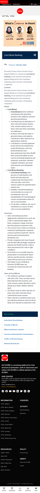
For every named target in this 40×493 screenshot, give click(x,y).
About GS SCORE (25, 462)
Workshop (23, 413)
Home (20, 490)
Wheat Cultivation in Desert (14, 329)
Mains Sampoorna (6, 463)
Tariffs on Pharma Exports (13, 339)
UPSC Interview (5, 414)
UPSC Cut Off (5, 421)
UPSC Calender (5, 431)
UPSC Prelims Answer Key (8, 438)
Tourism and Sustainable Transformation (18, 334)
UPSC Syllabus (5, 404)
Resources (28, 490)
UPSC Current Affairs (7, 424)
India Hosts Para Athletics (13, 320)
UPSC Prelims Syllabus (7, 411)
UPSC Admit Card (6, 428)
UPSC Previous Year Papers (9, 417)
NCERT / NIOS (5, 452)
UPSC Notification (6, 435)
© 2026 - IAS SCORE (13, 483)
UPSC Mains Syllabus (7, 407)
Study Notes (12, 490)
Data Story (4, 466)
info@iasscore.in (6, 4)
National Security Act (11, 343)
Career (22, 465)
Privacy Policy (24, 452)
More (36, 490)
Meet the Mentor (24, 410)
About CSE (4, 456)
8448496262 (16, 4)
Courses (4, 490)
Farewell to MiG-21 (11, 325)
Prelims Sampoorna (6, 459)
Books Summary (5, 470)
